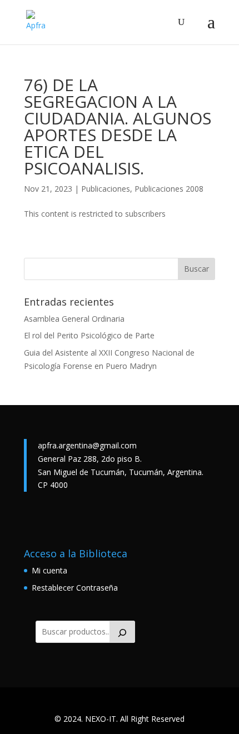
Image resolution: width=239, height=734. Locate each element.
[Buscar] (122, 632)
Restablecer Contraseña (75, 587)
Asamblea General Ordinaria (74, 318)
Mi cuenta (49, 570)
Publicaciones (105, 188)
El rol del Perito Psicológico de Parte (89, 335)
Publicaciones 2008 (169, 188)
